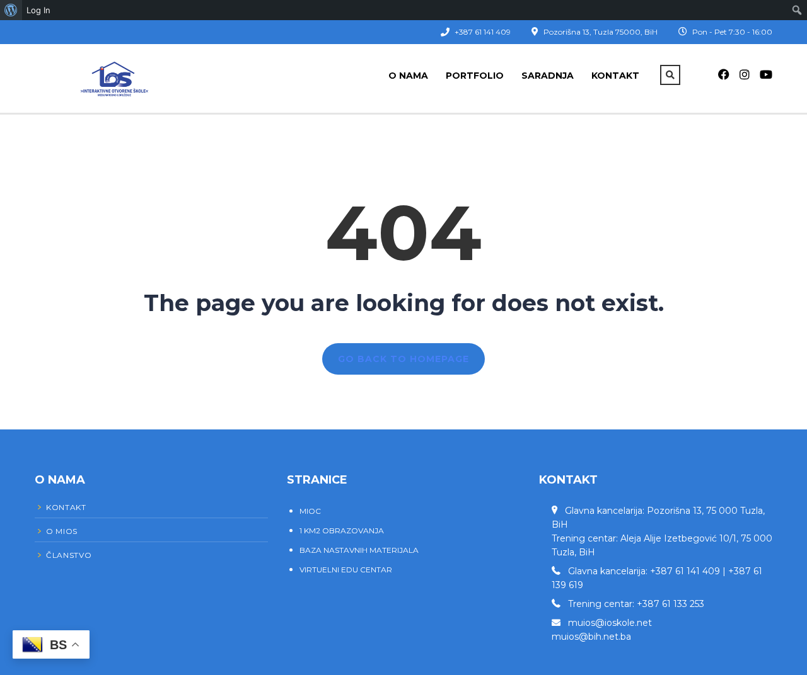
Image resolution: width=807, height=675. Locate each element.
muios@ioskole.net (610, 622)
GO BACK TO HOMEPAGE (403, 359)
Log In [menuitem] (38, 10)
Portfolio (475, 75)
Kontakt (615, 75)
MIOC (310, 511)
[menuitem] (11, 10)
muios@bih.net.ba (591, 636)
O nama (408, 75)
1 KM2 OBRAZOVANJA (341, 530)
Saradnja (547, 75)
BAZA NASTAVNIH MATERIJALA (359, 550)
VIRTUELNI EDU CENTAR (345, 569)
